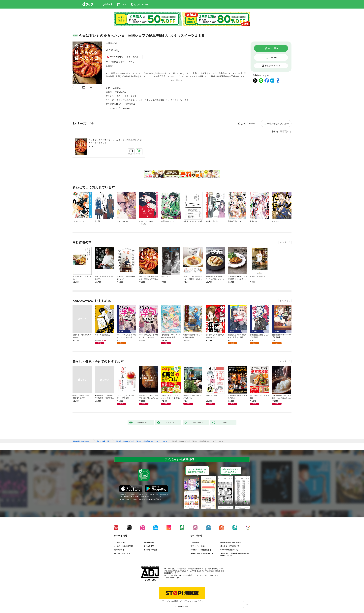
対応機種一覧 (149, 542)
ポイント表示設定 (150, 550)
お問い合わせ (119, 550)
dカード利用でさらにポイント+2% (119, 62)
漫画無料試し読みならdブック (82, 441)
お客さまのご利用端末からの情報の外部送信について (234, 554)
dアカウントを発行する (171, 601)
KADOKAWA (120, 92)
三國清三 (110, 43)
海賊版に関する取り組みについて (203, 553)
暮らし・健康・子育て (126, 96)
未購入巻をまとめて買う (278, 123)
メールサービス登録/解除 (123, 546)
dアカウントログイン (122, 553)
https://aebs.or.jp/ (172, 578)
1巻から (274, 131)
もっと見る (284, 242)
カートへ (273, 57)
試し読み (89, 87)
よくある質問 (149, 546)
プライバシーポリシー (199, 546)
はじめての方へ (120, 542)
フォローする (115, 43)
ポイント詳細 (132, 56)
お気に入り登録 (248, 123)
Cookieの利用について (229, 550)
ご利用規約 (195, 542)
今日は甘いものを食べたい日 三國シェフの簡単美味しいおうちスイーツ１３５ (115, 141)
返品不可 (109, 66)
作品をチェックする (273, 66)
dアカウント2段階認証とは (201, 550)
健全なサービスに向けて (229, 546)
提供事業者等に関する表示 (230, 542)
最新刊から (285, 131)
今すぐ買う (273, 48)
